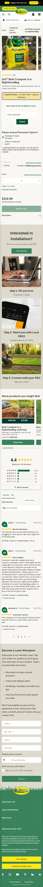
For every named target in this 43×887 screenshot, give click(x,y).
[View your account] (33, 14)
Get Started (21, 251)
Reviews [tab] (6, 495)
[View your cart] (39, 14)
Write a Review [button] (22, 487)
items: (4, 174)
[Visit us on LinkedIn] (40, 874)
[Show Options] (39, 740)
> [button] (29, 636)
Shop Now (18, 442)
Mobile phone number (12, 754)
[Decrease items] (3, 181)
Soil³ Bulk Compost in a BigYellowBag (32, 30)
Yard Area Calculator (9, 189)
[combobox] (21, 740)
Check (22, 122)
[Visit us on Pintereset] (25, 874)
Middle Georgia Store (33, 166)
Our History (21, 859)
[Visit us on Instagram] (10, 874)
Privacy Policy (29, 882)
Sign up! (21, 779)
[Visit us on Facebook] (3, 874)
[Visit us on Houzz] (32, 874)
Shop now (34, 2)
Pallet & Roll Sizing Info (32, 175)
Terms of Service (15, 882)
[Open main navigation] (3, 14)
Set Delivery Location (33, 163)
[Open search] (9, 14)
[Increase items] (39, 181)
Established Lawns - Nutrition (13, 30)
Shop (4, 30)
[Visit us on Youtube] (17, 874)
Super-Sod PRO (9, 9)
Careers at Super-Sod (21, 866)
